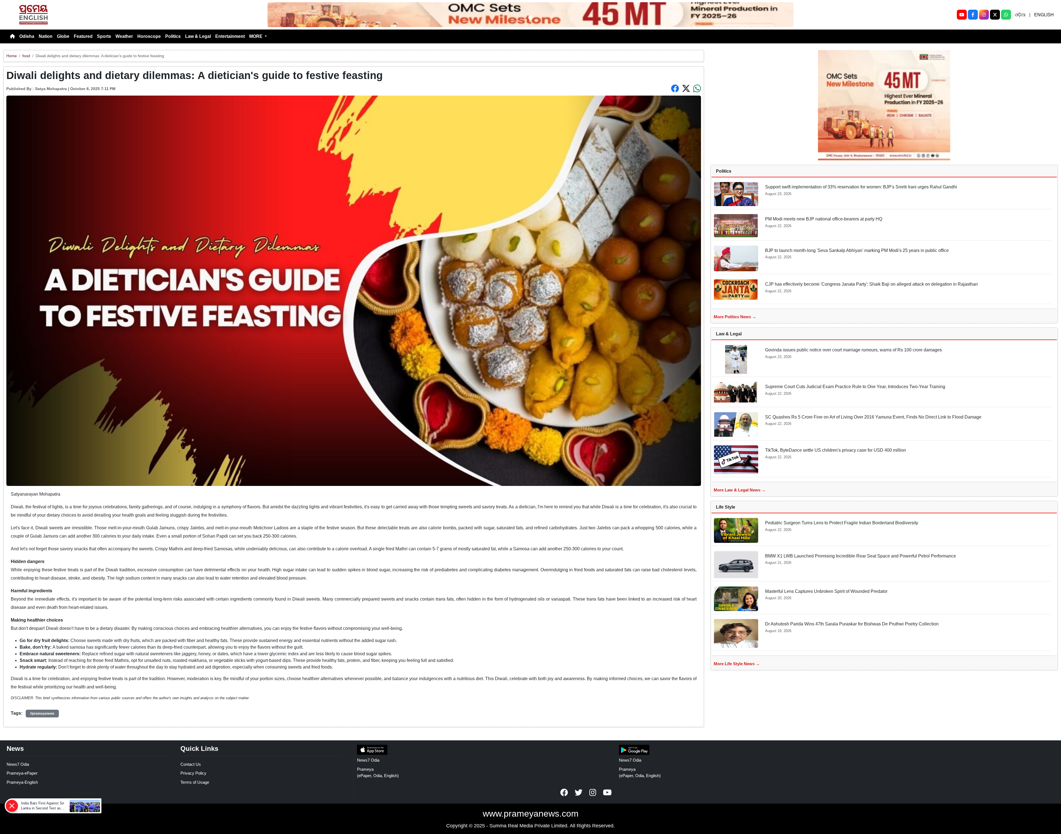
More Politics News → (735, 316)
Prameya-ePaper (22, 773)
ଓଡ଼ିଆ (1020, 14)
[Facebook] (973, 15)
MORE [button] (256, 36)
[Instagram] (984, 15)
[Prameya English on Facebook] (564, 793)
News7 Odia (18, 764)
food (26, 56)
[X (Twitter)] (995, 15)
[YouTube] (962, 15)
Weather (124, 36)
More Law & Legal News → (740, 490)
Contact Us (190, 764)
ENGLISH (1044, 14)
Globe (63, 36)
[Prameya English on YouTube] (607, 793)
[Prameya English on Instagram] (593, 793)
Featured (83, 36)
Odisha (26, 36)
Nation (45, 36)
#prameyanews (42, 713)
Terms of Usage (194, 782)
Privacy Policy (193, 773)
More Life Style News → (737, 663)
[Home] (12, 36)
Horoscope (149, 36)
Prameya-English (22, 782)
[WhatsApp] (1006, 15)
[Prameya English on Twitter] (579, 793)
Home (11, 56)
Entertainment (230, 36)
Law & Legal (198, 36)
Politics (173, 36)
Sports (104, 36)
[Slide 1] (530, 18)
